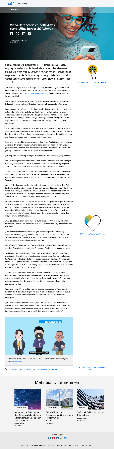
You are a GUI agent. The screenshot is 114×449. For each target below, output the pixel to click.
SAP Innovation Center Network (36, 93)
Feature (12, 40)
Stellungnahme (21, 407)
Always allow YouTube (39, 343)
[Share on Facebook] (11, 34)
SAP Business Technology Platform (35, 369)
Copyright (59, 445)
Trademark (67, 445)
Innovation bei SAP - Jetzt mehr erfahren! (92, 82)
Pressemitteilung (53, 407)
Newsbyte (82, 407)
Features (14, 10)
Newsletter (83, 445)
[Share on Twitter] (17, 34)
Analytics (15, 369)
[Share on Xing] (29, 34)
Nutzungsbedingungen (38, 445)
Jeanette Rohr (23, 40)
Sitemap (75, 445)
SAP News (20, 424)
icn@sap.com (17, 362)
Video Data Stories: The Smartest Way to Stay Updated (39, 329)
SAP (20, 369)
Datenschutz (24, 445)
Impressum (50, 445)
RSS (90, 445)
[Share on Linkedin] (23, 34)
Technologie (52, 369)
